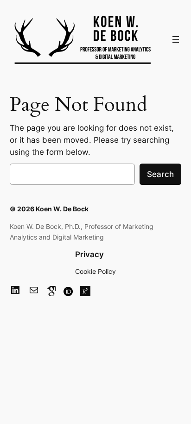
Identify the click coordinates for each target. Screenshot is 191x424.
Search (160, 174)
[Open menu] (175, 39)
